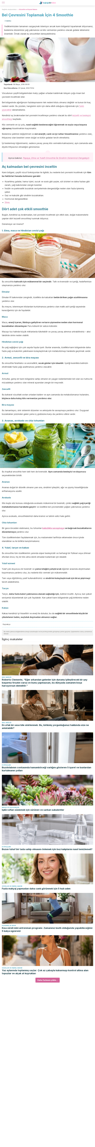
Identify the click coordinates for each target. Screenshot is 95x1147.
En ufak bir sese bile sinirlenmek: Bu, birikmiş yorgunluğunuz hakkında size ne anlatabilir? (45, 726)
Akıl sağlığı (6, 677)
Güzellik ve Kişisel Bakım (28, 9)
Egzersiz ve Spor (9, 925)
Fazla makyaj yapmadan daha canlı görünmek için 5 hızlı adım (36, 888)
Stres (7, 202)
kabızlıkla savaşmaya (53, 528)
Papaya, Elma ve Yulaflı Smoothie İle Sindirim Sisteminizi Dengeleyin (56, 158)
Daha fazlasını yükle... (47, 980)
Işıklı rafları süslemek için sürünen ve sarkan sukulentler (33, 809)
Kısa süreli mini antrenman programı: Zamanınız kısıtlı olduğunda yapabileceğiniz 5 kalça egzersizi (47, 929)
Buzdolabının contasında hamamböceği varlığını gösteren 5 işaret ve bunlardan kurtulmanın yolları (46, 769)
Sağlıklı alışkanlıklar (9, 9)
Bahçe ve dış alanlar (10, 807)
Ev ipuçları (6, 765)
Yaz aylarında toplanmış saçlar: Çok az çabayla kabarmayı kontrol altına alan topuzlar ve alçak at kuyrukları (45, 972)
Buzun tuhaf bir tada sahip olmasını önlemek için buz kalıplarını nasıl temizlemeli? (47, 849)
